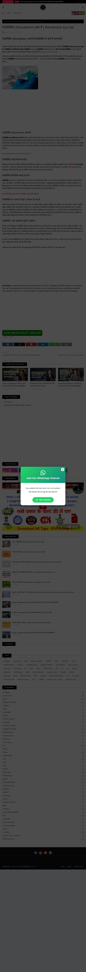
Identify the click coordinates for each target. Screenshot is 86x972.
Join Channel (44, 500)
